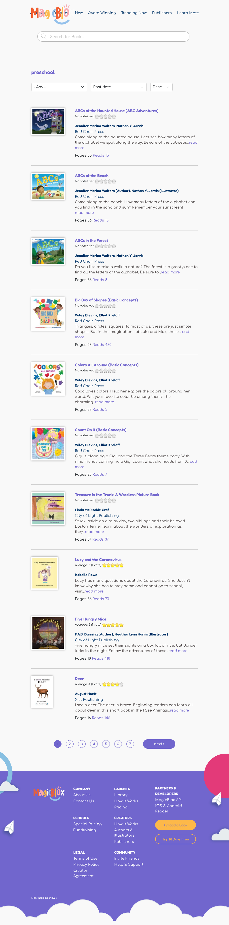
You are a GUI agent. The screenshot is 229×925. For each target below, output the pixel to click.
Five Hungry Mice (90, 618)
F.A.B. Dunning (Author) (94, 634)
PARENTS (122, 788)
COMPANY (81, 788)
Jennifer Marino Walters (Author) (102, 190)
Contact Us (83, 801)
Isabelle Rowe (86, 574)
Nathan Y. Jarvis (130, 126)
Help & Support (128, 865)
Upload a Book (175, 825)
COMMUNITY (124, 852)
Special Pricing (87, 824)
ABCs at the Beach (91, 175)
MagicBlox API (168, 800)
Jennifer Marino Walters (95, 126)
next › (159, 744)
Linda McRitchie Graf (92, 509)
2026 (54, 898)
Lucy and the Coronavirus (98, 559)
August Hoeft (85, 693)
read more (84, 213)
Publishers (124, 842)
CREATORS (123, 818)
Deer (79, 678)
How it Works (126, 801)
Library (120, 795)
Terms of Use (85, 859)
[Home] (53, 14)
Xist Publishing (89, 700)
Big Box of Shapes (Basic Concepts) (106, 299)
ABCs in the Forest (91, 240)
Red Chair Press (89, 132)
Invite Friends (127, 859)
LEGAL (79, 852)
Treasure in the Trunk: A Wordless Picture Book (117, 494)
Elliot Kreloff (109, 315)
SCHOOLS (81, 818)
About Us (82, 795)
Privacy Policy (86, 865)
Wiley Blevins (86, 315)
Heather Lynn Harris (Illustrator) (141, 634)
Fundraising (84, 830)
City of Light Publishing (97, 516)
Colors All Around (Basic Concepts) (107, 364)
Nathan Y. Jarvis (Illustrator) (155, 190)
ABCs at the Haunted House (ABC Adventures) (117, 110)
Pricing (120, 807)
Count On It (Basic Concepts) (101, 429)
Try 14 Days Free (175, 839)
